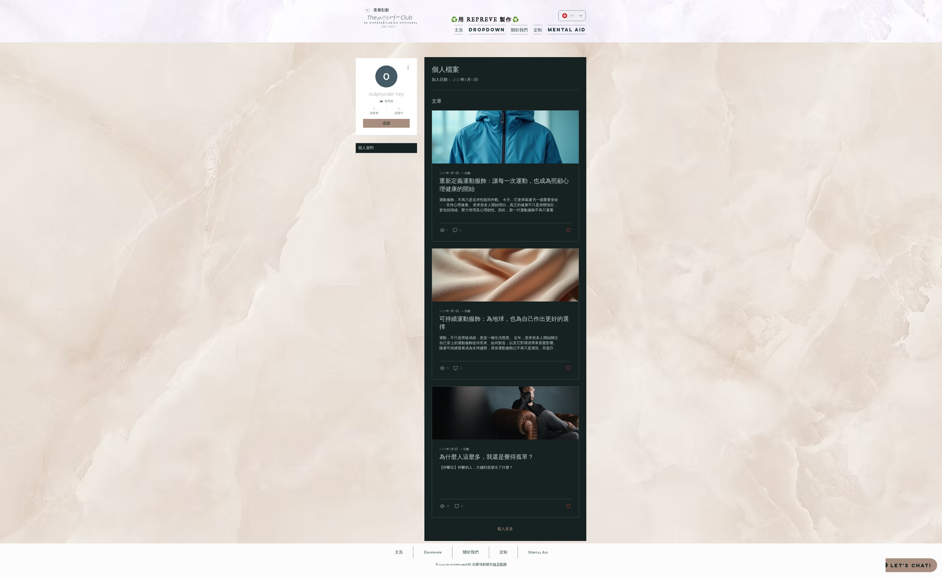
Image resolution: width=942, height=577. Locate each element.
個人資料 (366, 148)
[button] (487, 29)
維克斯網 (500, 564)
